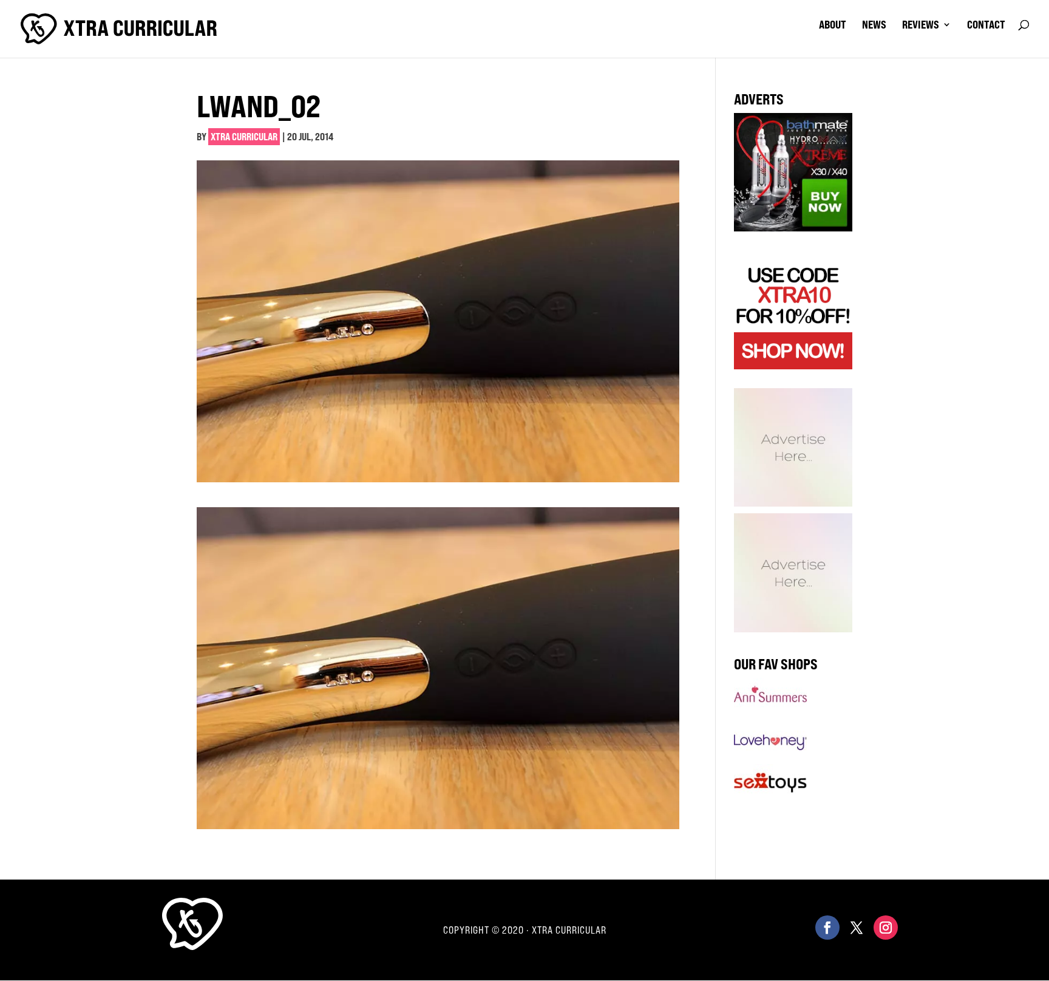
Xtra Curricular (244, 137)
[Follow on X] (856, 927)
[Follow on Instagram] (886, 927)
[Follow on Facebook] (827, 927)
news (874, 25)
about (832, 25)
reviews (920, 25)
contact (986, 25)
